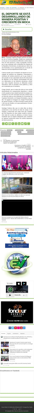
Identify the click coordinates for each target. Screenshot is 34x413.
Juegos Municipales (6, 132)
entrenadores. (19, 130)
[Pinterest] (15, 328)
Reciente (3, 333)
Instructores (30, 130)
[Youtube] (21, 328)
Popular (9, 333)
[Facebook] (10, 328)
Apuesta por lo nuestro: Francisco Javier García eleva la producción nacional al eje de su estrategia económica (21, 344)
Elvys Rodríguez (6, 24)
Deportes (29, 24)
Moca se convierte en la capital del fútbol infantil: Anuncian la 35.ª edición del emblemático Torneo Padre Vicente (17, 218)
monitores (30, 132)
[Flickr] (18, 328)
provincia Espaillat (6, 134)
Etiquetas (22, 333)
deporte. (10, 130)
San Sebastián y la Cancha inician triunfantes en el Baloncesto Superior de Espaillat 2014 (11, 141)
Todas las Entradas (11, 7)
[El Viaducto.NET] (17, 2)
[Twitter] (12, 328)
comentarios (15, 333)
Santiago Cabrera (6, 136)
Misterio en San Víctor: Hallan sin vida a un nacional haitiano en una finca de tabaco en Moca (16, 195)
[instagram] (24, 328)
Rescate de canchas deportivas (26, 134)
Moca (19, 132)
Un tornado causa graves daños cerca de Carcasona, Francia (17, 363)
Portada (2, 7)
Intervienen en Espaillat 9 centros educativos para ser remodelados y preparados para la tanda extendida (23, 147)
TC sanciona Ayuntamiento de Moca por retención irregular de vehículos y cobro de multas (15, 173)
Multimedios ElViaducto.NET (16, 407)
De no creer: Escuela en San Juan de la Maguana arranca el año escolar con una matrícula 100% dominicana (20, 358)
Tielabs (30, 407)
